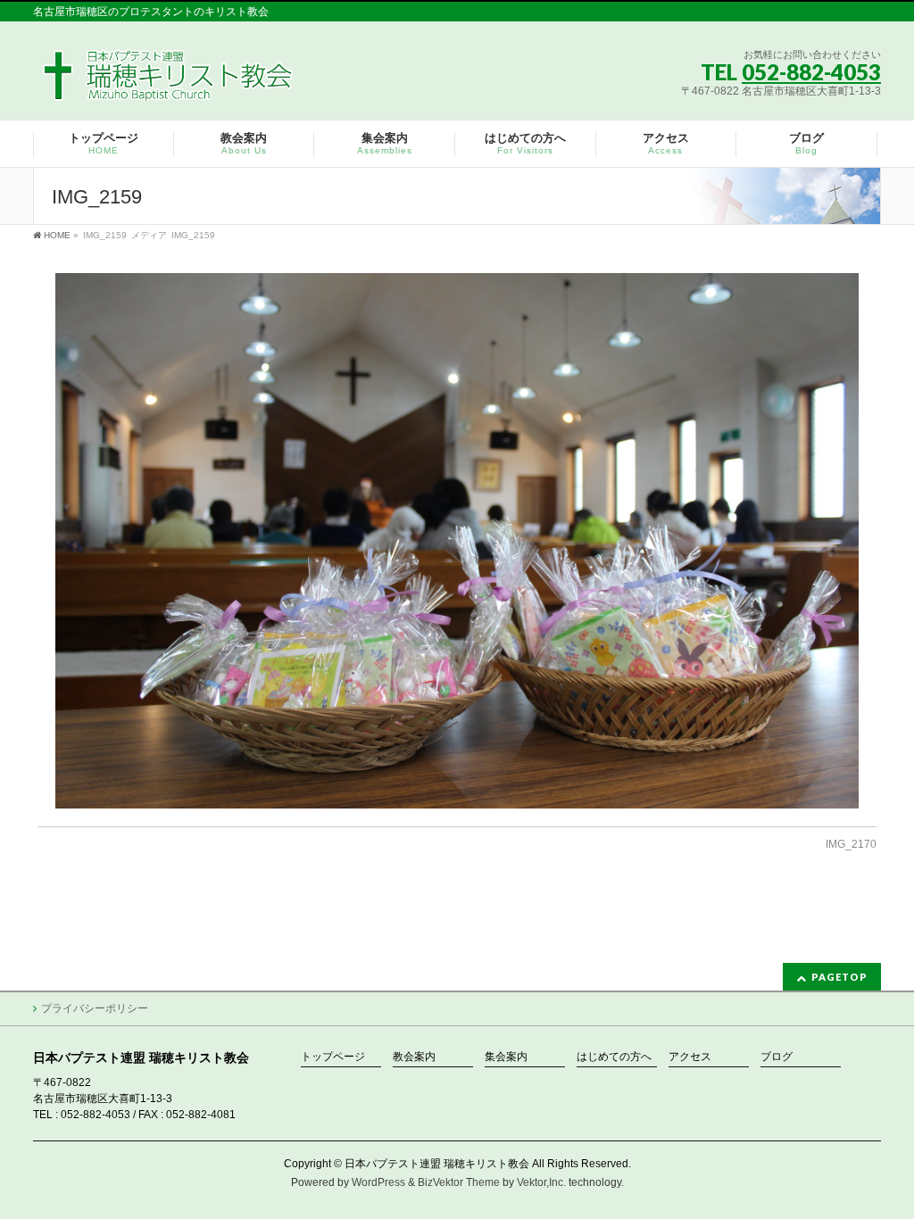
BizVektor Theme (459, 1182)
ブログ (776, 1057)
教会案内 (414, 1057)
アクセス (690, 1057)
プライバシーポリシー (94, 1008)
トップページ (333, 1057)
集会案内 (506, 1057)
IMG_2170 (851, 844)
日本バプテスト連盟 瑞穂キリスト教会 (437, 1163)
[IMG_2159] (457, 541)
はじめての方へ (614, 1057)
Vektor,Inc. (541, 1182)
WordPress (378, 1182)
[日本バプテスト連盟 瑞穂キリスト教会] (169, 82)
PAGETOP (839, 977)
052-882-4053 (811, 72)
